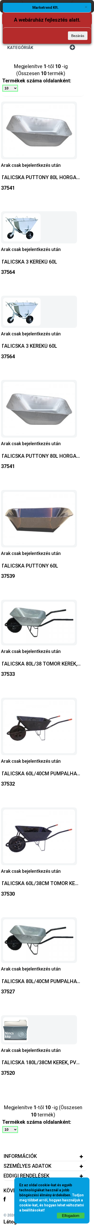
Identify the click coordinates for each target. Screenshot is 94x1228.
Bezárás (77, 36)
